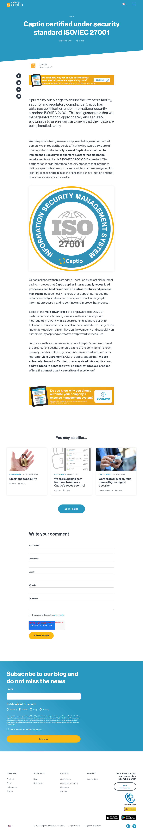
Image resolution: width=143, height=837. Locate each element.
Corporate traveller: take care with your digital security (115, 482)
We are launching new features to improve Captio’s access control (69, 482)
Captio (43, 64)
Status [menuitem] (10, 791)
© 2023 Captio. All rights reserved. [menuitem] (49, 825)
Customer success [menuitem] (69, 783)
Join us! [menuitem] (63, 791)
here (13, 724)
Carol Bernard (106, 490)
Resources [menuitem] (39, 773)
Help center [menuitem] (12, 787)
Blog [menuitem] (35, 779)
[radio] (12, 710)
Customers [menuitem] (65, 779)
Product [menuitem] (10, 779)
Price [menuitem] (9, 783)
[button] (124, 4)
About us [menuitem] (64, 773)
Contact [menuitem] (91, 773)
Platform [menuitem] (11, 773)
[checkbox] (71, 616)
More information (125, 786)
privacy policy (59, 615)
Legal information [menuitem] (93, 825)
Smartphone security (23, 479)
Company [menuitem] (64, 787)
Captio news (65, 41)
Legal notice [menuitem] (74, 825)
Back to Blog (71, 509)
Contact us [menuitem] (92, 779)
